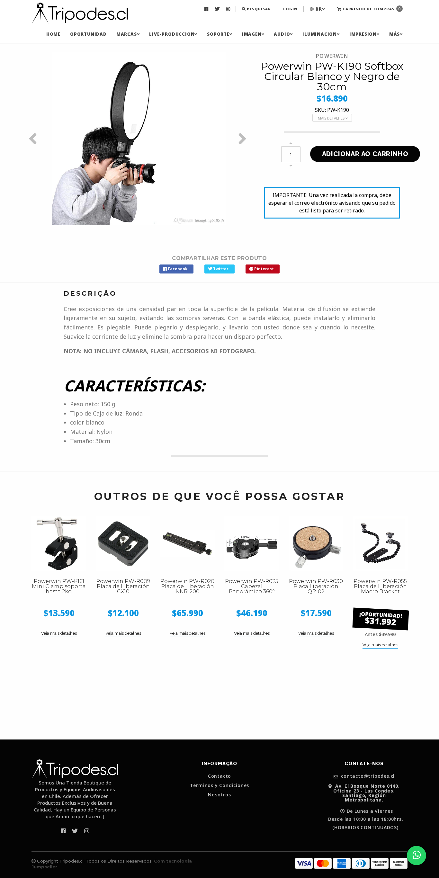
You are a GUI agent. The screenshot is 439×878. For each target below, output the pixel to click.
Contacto (219, 776)
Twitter (220, 269)
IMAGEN (252, 34)
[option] (139, 138)
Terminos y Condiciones (219, 785)
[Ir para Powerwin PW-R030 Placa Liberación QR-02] (316, 543)
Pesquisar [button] (258, 8)
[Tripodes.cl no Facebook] (207, 9)
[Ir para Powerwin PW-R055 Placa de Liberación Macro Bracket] (380, 543)
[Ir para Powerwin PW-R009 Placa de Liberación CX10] (123, 543)
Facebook (177, 269)
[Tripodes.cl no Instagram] (229, 9)
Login (290, 8)
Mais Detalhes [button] (331, 118)
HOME (53, 34)
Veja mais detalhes (59, 633)
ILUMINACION (319, 34)
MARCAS (126, 34)
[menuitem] (207, 9)
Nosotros (219, 795)
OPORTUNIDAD (88, 34)
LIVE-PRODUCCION (171, 34)
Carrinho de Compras (371, 9)
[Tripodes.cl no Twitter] (218, 9)
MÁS (394, 34)
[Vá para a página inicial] (79, 13)
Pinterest (263, 269)
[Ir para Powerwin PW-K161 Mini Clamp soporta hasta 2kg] (58, 543)
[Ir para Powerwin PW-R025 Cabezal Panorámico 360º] (251, 543)
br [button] (318, 9)
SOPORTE (218, 34)
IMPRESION (363, 34)
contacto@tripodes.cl (367, 776)
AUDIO (282, 34)
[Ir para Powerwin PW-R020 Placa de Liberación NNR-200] (187, 543)
